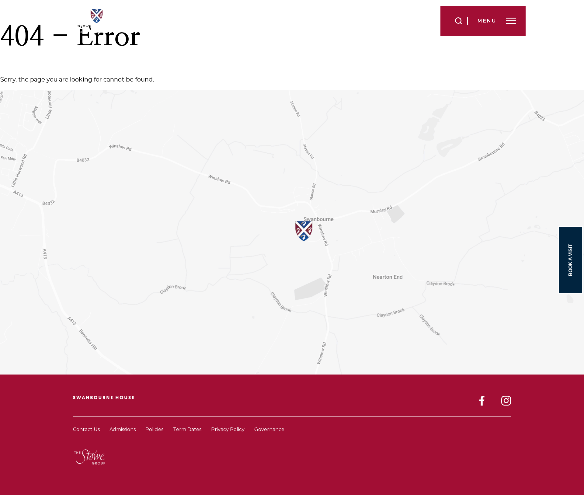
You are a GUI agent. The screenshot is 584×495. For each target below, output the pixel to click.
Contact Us (86, 429)
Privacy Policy (228, 429)
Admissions (122, 429)
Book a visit (570, 260)
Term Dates (187, 429)
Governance (269, 429)
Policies (154, 429)
